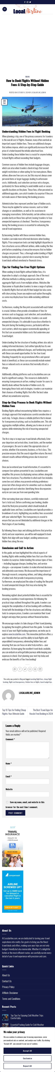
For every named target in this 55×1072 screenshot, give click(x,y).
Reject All (27, 1065)
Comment (10, 739)
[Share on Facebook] (19, 669)
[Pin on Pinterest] (35, 669)
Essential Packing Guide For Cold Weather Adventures (27, 1026)
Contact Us (7, 981)
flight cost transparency (17, 682)
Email (9, 776)
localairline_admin (38, 92)
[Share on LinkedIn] (40, 669)
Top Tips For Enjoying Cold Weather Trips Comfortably (27, 1017)
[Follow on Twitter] (30, 2)
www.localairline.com (16, 634)
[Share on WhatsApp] (14, 669)
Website (9, 789)
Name (9, 763)
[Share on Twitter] (25, 669)
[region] (27, 1049)
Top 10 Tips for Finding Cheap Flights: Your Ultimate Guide (14, 711)
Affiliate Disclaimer (10, 993)
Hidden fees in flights (32, 682)
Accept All (27, 1050)
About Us (6, 975)
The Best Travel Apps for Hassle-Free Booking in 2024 (41, 711)
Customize (27, 1058)
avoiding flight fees (37, 679)
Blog (27, 77)
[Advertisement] (27, 42)
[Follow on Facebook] (25, 2)
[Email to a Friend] (30, 669)
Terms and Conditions (11, 999)
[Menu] (4, 9)
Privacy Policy (8, 987)
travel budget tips (46, 682)
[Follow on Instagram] (27, 2)
